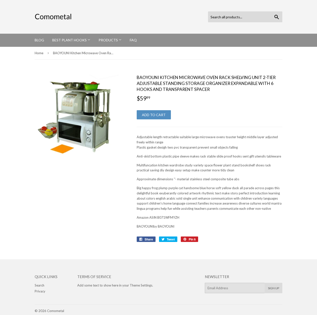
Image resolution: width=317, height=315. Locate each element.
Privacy (40, 291)
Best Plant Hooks (69, 40)
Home (39, 53)
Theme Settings (141, 285)
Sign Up (273, 288)
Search (39, 285)
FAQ (133, 40)
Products (109, 40)
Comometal (55, 311)
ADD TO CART (154, 115)
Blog (39, 40)
